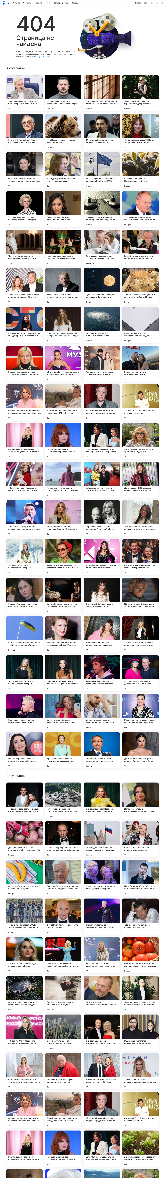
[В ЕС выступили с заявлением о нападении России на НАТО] (102, 170)
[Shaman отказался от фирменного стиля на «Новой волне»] (102, 1071)
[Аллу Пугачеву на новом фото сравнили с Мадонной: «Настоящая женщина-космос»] (140, 441)
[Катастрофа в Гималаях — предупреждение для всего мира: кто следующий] (63, 955)
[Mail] (3, 3)
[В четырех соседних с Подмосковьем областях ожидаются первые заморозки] (140, 170)
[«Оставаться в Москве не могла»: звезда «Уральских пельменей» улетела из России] (24, 325)
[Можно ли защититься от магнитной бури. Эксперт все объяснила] (102, 712)
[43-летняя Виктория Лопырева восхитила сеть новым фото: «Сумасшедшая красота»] (140, 634)
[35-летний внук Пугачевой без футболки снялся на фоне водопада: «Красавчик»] (24, 866)
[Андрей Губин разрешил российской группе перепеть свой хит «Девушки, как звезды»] (102, 673)
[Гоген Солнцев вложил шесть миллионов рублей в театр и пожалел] (140, 248)
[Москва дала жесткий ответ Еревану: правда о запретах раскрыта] (102, 994)
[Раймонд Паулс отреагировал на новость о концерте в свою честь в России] (63, 1033)
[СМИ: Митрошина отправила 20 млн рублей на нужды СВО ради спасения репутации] (63, 325)
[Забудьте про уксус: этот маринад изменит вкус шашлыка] (140, 905)
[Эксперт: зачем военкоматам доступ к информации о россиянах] (63, 1149)
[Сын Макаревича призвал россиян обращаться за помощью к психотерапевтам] (140, 994)
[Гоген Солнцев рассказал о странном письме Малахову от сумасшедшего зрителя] (63, 248)
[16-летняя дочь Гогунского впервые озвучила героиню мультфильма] (24, 673)
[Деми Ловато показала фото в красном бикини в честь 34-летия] (140, 750)
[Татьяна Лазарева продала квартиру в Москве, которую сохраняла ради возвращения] (24, 209)
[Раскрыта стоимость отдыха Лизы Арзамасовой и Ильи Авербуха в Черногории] (102, 364)
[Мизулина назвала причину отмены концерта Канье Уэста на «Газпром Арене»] (24, 441)
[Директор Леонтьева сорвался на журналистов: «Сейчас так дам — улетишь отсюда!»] (63, 905)
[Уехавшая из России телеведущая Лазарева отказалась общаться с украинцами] (24, 557)
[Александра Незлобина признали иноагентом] (102, 828)
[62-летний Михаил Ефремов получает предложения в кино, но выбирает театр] (102, 402)
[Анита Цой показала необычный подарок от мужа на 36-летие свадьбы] (24, 286)
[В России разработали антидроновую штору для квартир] (140, 325)
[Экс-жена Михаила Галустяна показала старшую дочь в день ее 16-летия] (140, 518)
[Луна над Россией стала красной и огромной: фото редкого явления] (102, 286)
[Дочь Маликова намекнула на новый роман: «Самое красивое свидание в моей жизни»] (102, 441)
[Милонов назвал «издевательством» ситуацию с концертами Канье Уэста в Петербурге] (102, 1149)
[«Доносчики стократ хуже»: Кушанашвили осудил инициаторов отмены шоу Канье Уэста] (140, 1071)
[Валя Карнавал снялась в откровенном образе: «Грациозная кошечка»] (24, 828)
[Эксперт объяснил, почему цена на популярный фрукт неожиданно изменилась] (24, 1033)
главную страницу (42, 56)
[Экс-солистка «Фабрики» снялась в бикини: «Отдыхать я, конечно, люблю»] (63, 518)
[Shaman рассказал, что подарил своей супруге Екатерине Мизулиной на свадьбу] (102, 1033)
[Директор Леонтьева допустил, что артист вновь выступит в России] (140, 789)
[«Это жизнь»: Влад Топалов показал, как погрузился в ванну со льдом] (24, 518)
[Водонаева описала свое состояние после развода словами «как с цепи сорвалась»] (102, 634)
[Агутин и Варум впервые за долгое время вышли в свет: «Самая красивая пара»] (140, 673)
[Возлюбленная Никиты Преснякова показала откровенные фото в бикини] (140, 364)
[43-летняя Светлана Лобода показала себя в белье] (24, 1110)
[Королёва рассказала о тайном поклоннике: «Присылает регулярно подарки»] (102, 557)
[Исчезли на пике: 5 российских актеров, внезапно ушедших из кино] (140, 596)
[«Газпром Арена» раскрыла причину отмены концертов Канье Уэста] (63, 828)
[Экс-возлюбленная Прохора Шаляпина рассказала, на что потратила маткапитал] (102, 955)
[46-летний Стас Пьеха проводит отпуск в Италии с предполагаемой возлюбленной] (140, 402)
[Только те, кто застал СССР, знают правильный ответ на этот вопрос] (24, 1071)
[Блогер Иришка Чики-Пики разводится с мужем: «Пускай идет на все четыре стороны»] (63, 866)
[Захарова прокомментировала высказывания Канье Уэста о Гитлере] (63, 634)
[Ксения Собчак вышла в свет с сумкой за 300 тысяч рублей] (102, 866)
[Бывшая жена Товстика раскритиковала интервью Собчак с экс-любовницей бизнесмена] (63, 209)
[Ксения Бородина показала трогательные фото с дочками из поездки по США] (63, 673)
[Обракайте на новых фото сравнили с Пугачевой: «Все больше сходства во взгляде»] (102, 518)
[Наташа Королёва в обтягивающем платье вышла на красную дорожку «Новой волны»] (140, 955)
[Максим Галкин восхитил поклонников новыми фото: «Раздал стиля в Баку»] (24, 789)
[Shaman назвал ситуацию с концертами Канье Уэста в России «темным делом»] (24, 712)
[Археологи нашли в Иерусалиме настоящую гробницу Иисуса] (140, 286)
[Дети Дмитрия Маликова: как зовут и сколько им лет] (63, 170)
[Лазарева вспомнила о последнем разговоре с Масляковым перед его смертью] (102, 905)
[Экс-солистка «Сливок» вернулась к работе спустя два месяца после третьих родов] (63, 712)
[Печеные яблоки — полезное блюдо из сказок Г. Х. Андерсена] (140, 828)
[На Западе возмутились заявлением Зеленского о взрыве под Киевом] (63, 93)
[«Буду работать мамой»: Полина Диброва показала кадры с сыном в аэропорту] (140, 132)
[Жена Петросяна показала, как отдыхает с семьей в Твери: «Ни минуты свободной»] (63, 557)
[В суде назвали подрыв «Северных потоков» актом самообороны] (102, 325)
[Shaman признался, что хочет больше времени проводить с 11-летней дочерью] (24, 93)
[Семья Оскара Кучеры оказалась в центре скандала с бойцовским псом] (63, 994)
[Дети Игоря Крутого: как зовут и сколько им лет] (63, 1071)
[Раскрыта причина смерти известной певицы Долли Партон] (63, 1110)
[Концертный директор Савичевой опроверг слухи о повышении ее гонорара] (63, 441)
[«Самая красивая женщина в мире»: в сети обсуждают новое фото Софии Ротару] (24, 480)
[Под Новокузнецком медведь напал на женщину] (63, 132)
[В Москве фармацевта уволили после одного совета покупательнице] (140, 866)
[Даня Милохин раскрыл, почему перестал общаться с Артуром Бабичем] (140, 1149)
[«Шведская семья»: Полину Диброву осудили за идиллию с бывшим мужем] (102, 480)
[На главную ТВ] (7, 3)
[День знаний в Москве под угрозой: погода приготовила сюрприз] (140, 93)
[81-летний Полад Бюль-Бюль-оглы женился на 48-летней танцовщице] (24, 132)
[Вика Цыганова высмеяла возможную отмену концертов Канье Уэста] (102, 1110)
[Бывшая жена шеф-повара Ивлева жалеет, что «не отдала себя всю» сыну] (63, 286)
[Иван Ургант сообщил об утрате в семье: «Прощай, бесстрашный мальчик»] (140, 1033)
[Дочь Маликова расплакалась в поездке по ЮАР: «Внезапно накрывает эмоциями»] (63, 402)
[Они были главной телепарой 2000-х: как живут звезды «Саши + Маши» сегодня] (24, 905)
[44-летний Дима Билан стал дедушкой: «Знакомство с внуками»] (102, 132)
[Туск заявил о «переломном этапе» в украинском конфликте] (140, 209)
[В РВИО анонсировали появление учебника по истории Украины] (24, 634)
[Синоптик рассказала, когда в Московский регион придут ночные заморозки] (24, 1149)
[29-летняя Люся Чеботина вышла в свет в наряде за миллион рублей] (63, 364)
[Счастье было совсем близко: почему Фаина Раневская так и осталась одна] (63, 789)
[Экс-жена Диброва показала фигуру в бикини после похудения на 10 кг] (102, 596)
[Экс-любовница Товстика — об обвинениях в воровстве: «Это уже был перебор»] (63, 596)
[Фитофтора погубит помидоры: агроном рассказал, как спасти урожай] (140, 1110)
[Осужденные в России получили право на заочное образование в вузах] (102, 93)
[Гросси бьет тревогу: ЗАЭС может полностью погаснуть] (102, 750)
